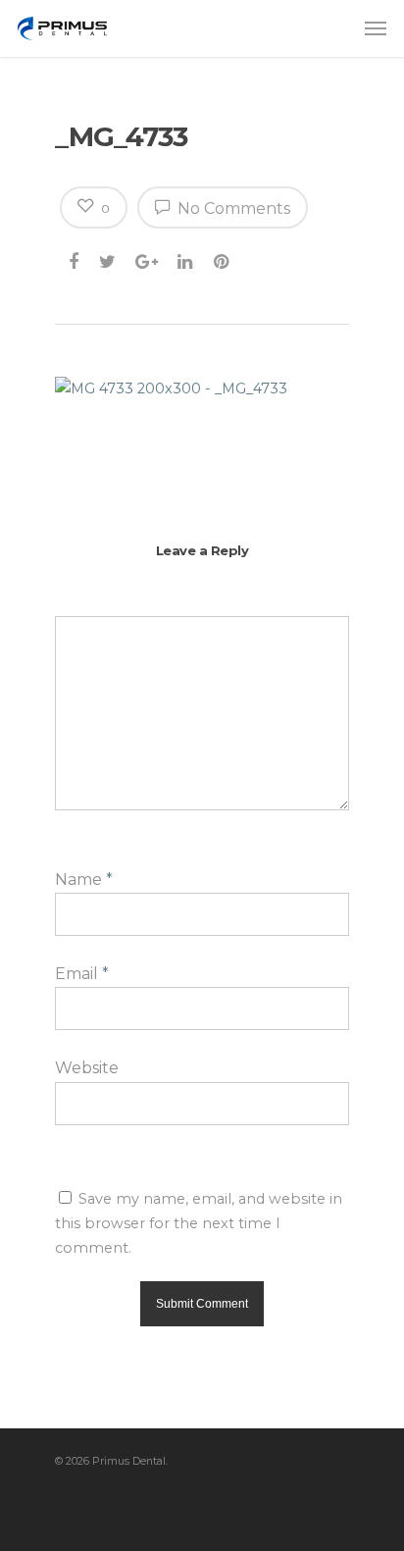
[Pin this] (223, 258)
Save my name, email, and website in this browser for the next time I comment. (198, 1223)
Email (82, 973)
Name (84, 879)
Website (87, 1068)
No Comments (232, 208)
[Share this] (75, 258)
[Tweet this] (108, 258)
